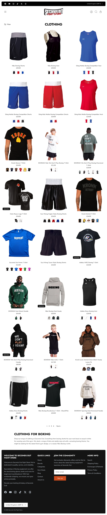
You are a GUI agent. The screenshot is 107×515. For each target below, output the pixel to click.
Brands (40, 463)
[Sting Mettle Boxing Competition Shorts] (18, 95)
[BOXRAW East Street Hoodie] (18, 291)
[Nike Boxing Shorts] (18, 46)
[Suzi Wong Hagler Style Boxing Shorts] (53, 194)
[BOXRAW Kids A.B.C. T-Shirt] (53, 340)
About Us (41, 480)
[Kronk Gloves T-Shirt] (18, 143)
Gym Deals (41, 470)
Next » (58, 426)
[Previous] (34, 3)
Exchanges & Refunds (95, 467)
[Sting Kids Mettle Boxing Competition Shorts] (53, 95)
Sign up (60, 478)
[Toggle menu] (6, 12)
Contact (40, 477)
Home (40, 460)
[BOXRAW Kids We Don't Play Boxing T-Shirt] (53, 143)
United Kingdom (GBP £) (94, 4)
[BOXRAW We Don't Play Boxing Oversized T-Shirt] (88, 143)
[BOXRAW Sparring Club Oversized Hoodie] (88, 391)
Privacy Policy (92, 470)
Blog (39, 473)
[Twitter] (22, 4)
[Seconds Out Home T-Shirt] (18, 243)
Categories (41, 467)
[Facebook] (5, 4)
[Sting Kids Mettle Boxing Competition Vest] (88, 95)
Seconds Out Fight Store (15, 510)
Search (89, 460)
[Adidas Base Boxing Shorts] (18, 391)
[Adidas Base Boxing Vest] (88, 291)
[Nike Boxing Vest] (53, 46)
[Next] (72, 3)
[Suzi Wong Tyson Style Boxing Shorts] (53, 243)
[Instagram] (13, 4)
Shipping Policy (92, 463)
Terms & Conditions (94, 473)
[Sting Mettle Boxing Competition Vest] (88, 46)
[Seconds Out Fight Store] (53, 12)
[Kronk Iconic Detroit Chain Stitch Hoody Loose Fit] (88, 340)
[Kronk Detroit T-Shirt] (88, 194)
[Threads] (26, 4)
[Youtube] (9, 4)
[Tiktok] (17, 4)
